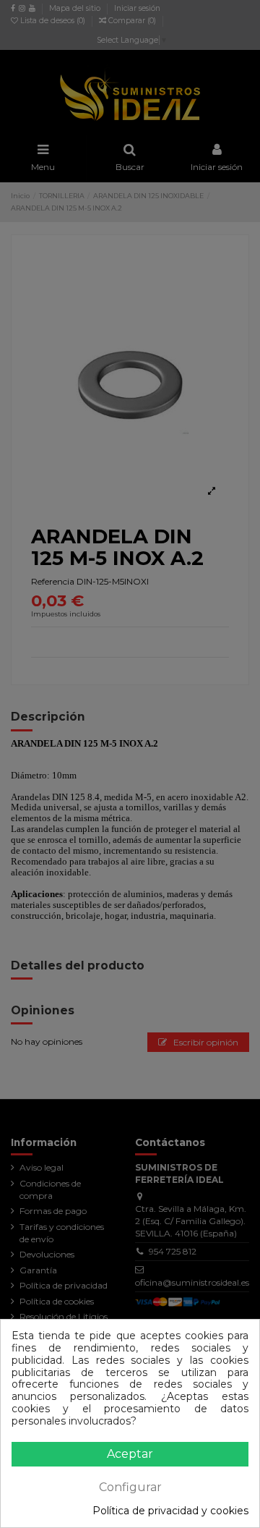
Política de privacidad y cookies (170, 1511)
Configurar (130, 1487)
